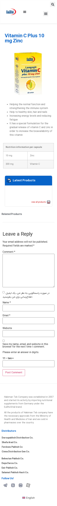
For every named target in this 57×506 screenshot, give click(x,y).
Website (7, 328)
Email (6, 315)
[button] (52, 4)
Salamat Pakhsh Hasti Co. (15, 472)
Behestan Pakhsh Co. (13, 458)
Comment (9, 252)
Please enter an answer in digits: (21, 352)
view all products (38, 202)
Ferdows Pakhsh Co (12, 447)
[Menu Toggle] (24, 11)
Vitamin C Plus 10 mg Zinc (24, 38)
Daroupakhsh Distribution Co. (17, 437)
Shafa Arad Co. (10, 442)
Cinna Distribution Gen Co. (16, 451)
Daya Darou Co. (10, 463)
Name (7, 302)
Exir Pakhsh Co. (10, 468)
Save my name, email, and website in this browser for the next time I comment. (25, 345)
